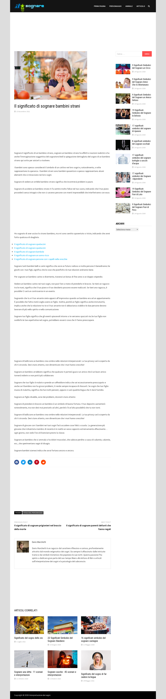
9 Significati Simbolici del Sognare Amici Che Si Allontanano (141, 82)
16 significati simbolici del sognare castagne (93, 639)
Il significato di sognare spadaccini (30, 244)
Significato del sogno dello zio (28, 637)
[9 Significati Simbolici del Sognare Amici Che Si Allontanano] (123, 79)
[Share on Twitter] (23, 462)
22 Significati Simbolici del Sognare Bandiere (60, 639)
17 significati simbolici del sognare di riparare (141, 128)
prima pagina (99, 6)
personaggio (115, 6)
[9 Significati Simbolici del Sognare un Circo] (123, 65)
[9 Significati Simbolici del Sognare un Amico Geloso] (123, 95)
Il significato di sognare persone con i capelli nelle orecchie (40, 259)
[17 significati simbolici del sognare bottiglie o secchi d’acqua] (123, 155)
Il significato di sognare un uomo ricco (31, 255)
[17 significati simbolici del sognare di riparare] (123, 126)
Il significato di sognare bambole (29, 251)
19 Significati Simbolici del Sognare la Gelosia (141, 113)
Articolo (140, 6)
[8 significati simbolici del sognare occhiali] (123, 141)
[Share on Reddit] (43, 462)
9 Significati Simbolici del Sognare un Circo (141, 66)
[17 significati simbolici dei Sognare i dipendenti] (123, 173)
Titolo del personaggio (33, 513)
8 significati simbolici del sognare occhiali (141, 142)
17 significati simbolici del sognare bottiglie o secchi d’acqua (141, 159)
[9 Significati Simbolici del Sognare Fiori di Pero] (123, 204)
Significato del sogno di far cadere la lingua (94, 675)
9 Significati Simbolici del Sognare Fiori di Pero (141, 207)
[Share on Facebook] (16, 462)
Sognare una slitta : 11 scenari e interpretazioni (28, 673)
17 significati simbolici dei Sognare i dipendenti (141, 176)
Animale (129, 6)
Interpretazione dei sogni (39, 695)
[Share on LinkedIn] (30, 462)
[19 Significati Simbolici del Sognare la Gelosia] (123, 110)
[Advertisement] (83, 29)
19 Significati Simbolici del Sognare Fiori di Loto (141, 192)
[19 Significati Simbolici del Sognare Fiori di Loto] (123, 189)
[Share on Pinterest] (36, 462)
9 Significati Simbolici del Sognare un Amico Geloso (141, 97)
